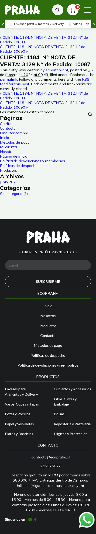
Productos (8, 170)
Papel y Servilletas (19, 424)
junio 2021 (9, 182)
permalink (8, 79)
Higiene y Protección (70, 433)
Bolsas (59, 414)
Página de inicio (13, 156)
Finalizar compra (14, 133)
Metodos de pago (15, 142)
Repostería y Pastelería (72, 424)
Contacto (8, 128)
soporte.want (57, 70)
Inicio (4, 137)
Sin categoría (11, 193)
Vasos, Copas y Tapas (22, 404)
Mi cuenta (8, 147)
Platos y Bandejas (19, 433)
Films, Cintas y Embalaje (65, 401)
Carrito (5, 123)
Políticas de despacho (19, 165)
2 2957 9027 (50, 466)
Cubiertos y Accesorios (72, 389)
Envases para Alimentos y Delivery (39, 24)
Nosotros (7, 151)
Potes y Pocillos (17, 414)
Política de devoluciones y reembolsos (32, 161)
